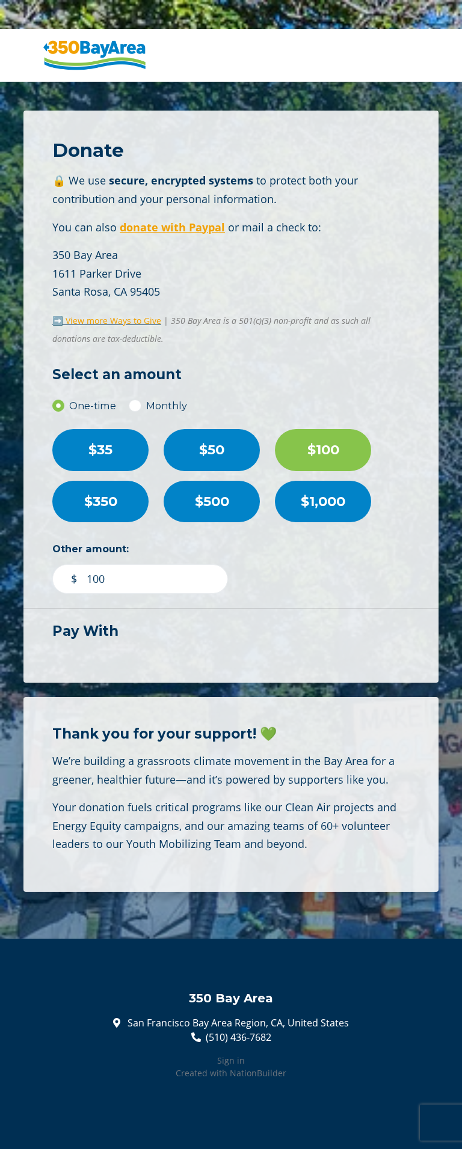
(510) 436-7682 (238, 1037)
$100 (323, 449)
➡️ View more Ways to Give (106, 320)
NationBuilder (258, 1073)
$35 (100, 449)
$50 (211, 449)
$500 (212, 501)
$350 (100, 501)
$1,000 (323, 501)
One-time (92, 406)
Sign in (231, 1060)
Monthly (166, 406)
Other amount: (90, 549)
